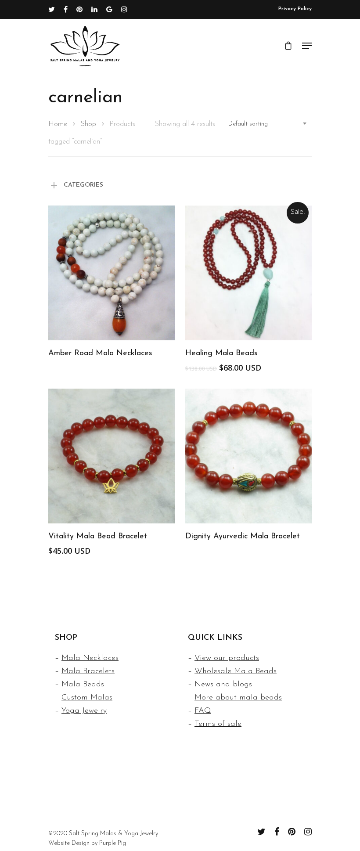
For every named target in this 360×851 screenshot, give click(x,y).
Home (57, 124)
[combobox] (268, 124)
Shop (88, 124)
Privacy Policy (295, 8)
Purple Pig (112, 843)
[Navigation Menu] (307, 45)
